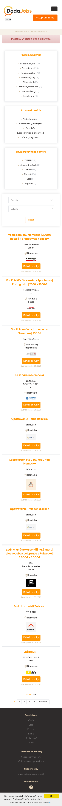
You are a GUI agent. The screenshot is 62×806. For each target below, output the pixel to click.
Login (31, 734)
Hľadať (31, 220)
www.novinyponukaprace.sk (31, 774)
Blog (31, 725)
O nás (31, 720)
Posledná (43, 702)
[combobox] (31, 200)
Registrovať (31, 738)
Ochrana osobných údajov (31, 761)
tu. (50, 802)
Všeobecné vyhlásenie (31, 757)
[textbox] (33, 200)
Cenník (31, 743)
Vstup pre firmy (45, 18)
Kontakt (31, 729)
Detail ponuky (31, 266)
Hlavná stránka (22, 32)
